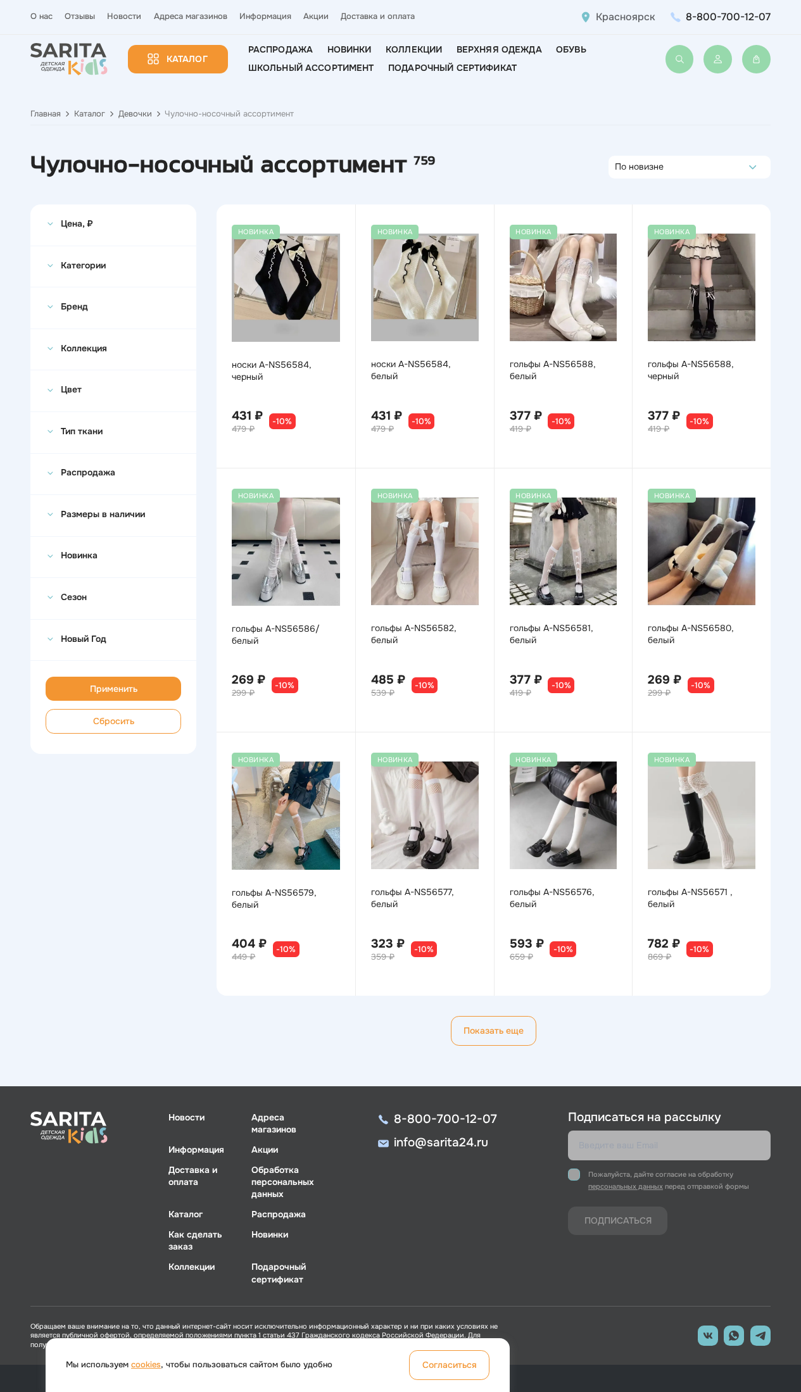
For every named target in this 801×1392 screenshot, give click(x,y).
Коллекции (414, 49)
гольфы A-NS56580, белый (691, 634)
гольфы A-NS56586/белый (276, 634)
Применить (113, 688)
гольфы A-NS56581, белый (551, 634)
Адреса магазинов (190, 16)
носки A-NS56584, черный (272, 370)
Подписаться (618, 1220)
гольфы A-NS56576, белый (552, 898)
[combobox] (618, 167)
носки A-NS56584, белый (411, 370)
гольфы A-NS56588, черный (691, 370)
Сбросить (113, 721)
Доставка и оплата (378, 16)
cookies (146, 1365)
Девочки (135, 114)
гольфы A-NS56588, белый (553, 370)
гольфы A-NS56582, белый (414, 634)
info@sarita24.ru (441, 1142)
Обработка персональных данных (282, 1182)
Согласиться (449, 1364)
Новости (124, 16)
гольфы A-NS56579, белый (274, 898)
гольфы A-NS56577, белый (412, 898)
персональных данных (625, 1186)
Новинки (349, 49)
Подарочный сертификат (452, 67)
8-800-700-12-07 (728, 16)
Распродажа (280, 49)
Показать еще (494, 1030)
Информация (265, 16)
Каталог (187, 59)
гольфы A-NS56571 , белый (690, 898)
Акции (316, 16)
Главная (45, 114)
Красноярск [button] (625, 17)
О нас (41, 16)
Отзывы (80, 16)
